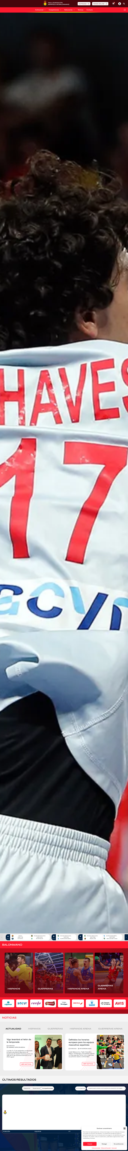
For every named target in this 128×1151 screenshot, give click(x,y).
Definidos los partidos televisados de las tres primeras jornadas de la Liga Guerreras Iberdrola (18, 1042)
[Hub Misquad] (119, 3)
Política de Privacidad (106, 1148)
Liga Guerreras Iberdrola (25, 1050)
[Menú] (125, 10)
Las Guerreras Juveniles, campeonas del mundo (80, 1041)
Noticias (80, 10)
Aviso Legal (114, 1148)
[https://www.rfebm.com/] (56, 3)
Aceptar (90, 1144)
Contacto (89, 10)
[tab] (13, 1029)
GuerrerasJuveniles (86, 1046)
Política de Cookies (96, 1148)
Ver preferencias (118, 1144)
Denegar (104, 1144)
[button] (124, 1128)
